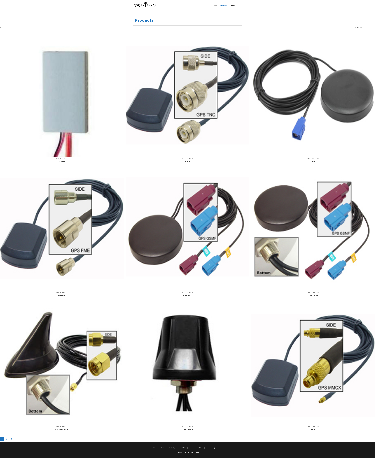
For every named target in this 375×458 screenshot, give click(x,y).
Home (215, 6)
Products (223, 6)
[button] (240, 6)
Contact (232, 6)
